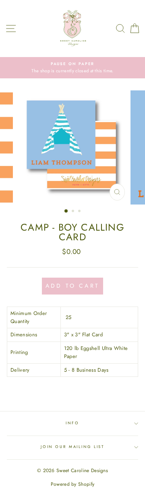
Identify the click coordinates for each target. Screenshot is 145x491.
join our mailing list (72, 447)
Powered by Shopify (73, 484)
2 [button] (74, 212)
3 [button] (80, 212)
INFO (72, 423)
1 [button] (66, 211)
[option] (72, 67)
